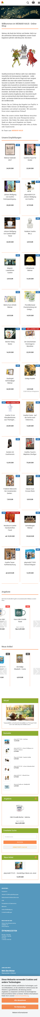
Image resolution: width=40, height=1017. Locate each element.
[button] (17, 17)
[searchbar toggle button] (28, 3)
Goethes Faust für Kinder (30, 159)
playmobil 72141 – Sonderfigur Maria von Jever (20, 873)
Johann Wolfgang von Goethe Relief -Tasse (10, 233)
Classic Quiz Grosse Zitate (30, 490)
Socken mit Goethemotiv (10, 453)
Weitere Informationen (20, 1012)
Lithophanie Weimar (30, 269)
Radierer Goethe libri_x (30, 232)
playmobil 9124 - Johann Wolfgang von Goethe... (30, 197)
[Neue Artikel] (36, 857)
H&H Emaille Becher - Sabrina (20, 817)
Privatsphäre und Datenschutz (9, 903)
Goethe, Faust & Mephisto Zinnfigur (29, 453)
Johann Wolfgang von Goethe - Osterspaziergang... (10, 197)
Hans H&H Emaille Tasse (20, 620)
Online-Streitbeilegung (7, 909)
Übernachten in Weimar (9, 973)
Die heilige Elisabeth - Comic (20, 668)
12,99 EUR (20, 877)
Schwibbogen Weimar (30, 527)
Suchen (20, 842)
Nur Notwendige (20, 1007)
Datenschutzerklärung (22, 996)
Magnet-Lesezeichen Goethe (10, 270)
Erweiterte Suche (20, 847)
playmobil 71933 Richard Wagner (30, 563)
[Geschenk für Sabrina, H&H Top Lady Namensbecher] (20, 808)
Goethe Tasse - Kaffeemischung (10, 563)
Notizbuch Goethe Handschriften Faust (10, 528)
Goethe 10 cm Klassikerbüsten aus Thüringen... (10, 417)
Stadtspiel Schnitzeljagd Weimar (10, 381)
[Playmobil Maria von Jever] (20, 866)
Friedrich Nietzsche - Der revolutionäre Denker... (10, 491)
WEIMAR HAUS (17, 130)
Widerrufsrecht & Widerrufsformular (10, 897)
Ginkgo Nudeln (30, 378)
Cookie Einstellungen (7, 912)
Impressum (4, 891)
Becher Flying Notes (10, 343)
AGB (3, 900)
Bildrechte (4, 906)
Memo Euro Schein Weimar (10, 306)
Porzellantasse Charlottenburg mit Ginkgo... (30, 307)
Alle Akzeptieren (20, 1000)
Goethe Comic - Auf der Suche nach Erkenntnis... (30, 417)
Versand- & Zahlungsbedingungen (10, 894)
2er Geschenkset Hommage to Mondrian (30, 344)
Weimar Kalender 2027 (10, 159)
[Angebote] (36, 799)
